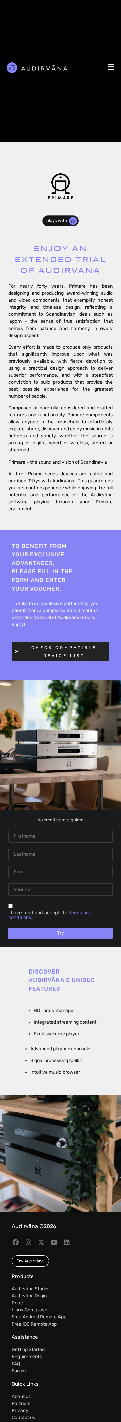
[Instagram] (28, 1242)
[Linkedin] (66, 1242)
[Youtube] (53, 1242)
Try (60, 933)
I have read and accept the (50, 915)
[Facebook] (15, 1242)
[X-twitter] (41, 1242)
